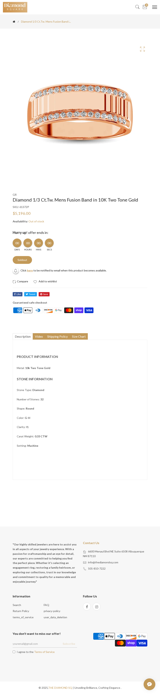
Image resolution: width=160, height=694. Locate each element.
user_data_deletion (55, 617)
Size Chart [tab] (79, 336)
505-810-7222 (97, 568)
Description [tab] (23, 336)
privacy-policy (52, 611)
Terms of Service (44, 651)
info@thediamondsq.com (103, 562)
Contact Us (91, 543)
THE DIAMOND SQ (60, 687)
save (45, 294)
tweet (32, 294)
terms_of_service (23, 617)
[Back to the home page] (14, 21)
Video (39, 336)
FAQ (46, 605)
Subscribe (69, 643)
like (19, 294)
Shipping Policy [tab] (57, 336)
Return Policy (21, 611)
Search (17, 605)
